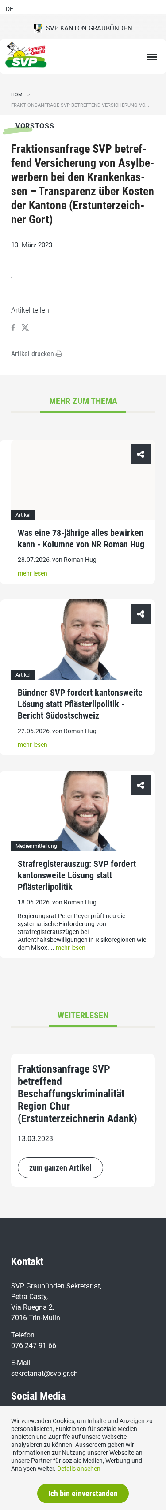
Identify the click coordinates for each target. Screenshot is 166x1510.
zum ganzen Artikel (60, 1167)
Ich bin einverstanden (83, 1493)
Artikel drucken (33, 354)
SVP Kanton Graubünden (87, 28)
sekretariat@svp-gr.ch (44, 1373)
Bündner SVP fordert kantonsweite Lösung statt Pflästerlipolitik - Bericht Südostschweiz (80, 704)
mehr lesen (32, 573)
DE (9, 8)
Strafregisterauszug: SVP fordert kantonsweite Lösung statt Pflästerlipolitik (77, 875)
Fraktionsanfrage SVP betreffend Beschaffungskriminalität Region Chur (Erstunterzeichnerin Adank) (77, 1094)
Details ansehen (78, 1468)
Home (18, 95)
